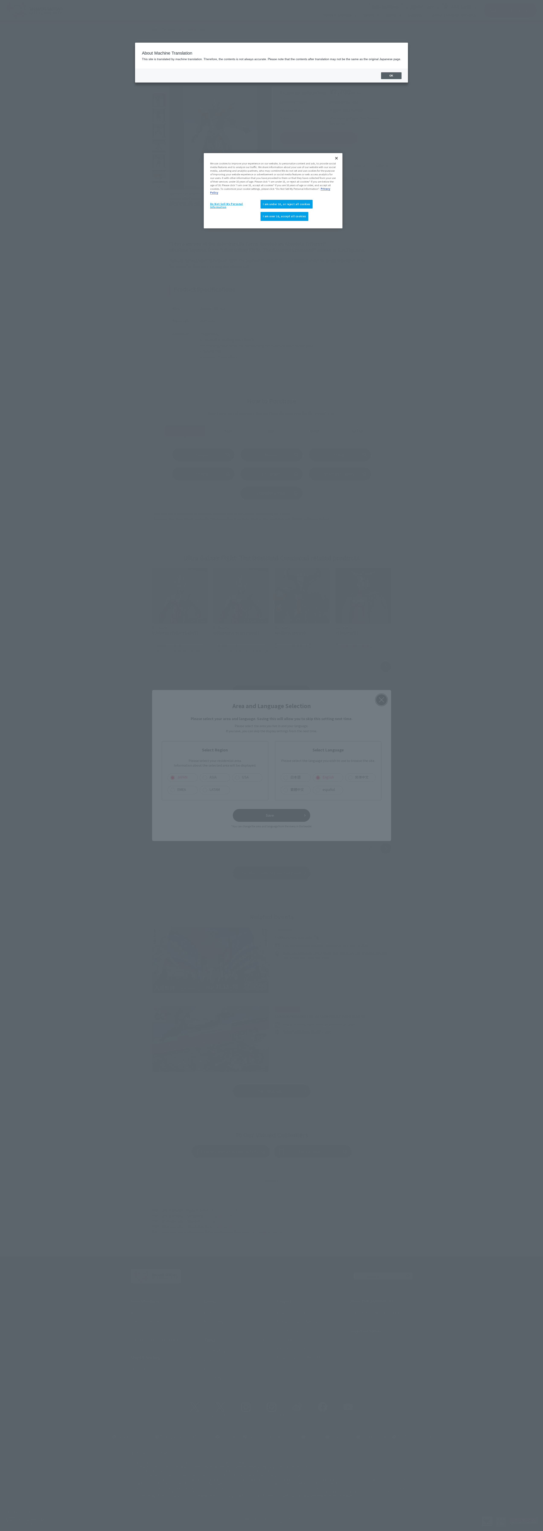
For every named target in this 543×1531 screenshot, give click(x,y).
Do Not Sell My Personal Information (226, 205)
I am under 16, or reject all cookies (286, 204)
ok (391, 75)
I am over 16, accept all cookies (284, 216)
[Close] (336, 158)
